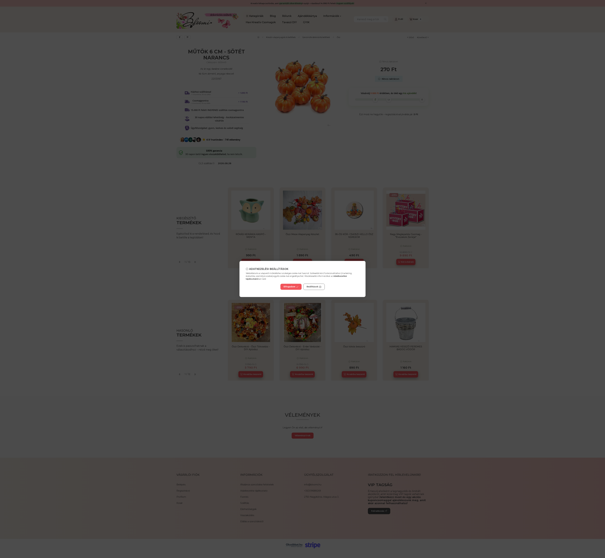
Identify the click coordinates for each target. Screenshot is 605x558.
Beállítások (312, 287)
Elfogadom (289, 287)
